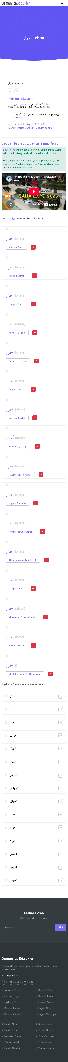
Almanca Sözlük (12, 990)
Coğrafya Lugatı (46, 1036)
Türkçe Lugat (45, 1042)
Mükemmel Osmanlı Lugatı (22, 617)
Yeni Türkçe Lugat (18, 446)
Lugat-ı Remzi (16, 389)
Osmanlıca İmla (46, 1048)
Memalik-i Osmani (13, 1036)
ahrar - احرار (9, 218)
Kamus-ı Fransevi (18, 361)
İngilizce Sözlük (19, 98)
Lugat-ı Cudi (16, 588)
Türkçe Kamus (45, 1030)
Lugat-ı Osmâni (12, 1048)
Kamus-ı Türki (16, 247)
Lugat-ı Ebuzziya (17, 503)
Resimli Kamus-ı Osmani (21, 531)
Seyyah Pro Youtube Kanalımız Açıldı (30, 143)
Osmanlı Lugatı (11, 1042)
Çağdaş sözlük (44, 127)
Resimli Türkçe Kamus (20, 474)
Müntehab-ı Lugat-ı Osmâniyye (25, 674)
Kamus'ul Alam (45, 996)
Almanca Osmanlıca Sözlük (23, 560)
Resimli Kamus (45, 1024)
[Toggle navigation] (62, 3)
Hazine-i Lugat (16, 645)
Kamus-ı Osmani (17, 332)
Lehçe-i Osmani (17, 275)
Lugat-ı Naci (16, 304)
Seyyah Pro (9, 149)
